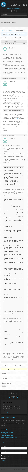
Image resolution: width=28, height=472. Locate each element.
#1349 (24, 43)
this (18, 118)
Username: (4, 373)
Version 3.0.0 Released (7, 435)
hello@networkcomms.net (14, 8)
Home (2, 30)
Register (3, 460)
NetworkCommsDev (14, 397)
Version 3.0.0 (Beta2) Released (9, 437)
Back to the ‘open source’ (7, 432)
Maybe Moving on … (6, 433)
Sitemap (15, 469)
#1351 (24, 135)
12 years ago (5, 412)
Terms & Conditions (22, 469)
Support (12, 30)
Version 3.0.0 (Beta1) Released (9, 439)
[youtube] (16, 11)
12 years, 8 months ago (7, 34)
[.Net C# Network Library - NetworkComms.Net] (14, 4)
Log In (4, 385)
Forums (7, 30)
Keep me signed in (8, 383)
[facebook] (11, 11)
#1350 (24, 78)
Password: (4, 378)
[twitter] (14, 11)
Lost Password (4, 462)
